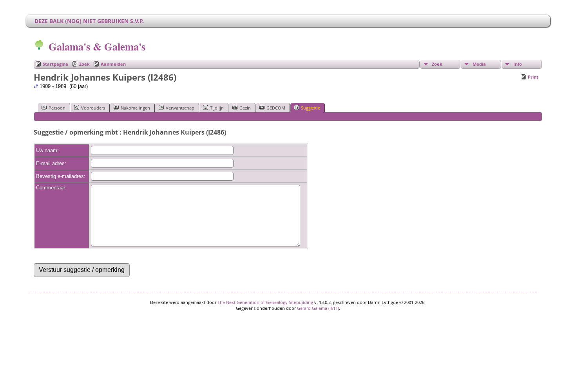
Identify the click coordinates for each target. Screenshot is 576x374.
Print (533, 77)
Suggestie (310, 108)
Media (479, 64)
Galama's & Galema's (97, 46)
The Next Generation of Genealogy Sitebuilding (265, 302)
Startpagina (55, 64)
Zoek (84, 64)
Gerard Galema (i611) (318, 308)
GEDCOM (275, 108)
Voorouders (93, 108)
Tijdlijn (217, 108)
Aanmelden (113, 64)
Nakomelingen (135, 108)
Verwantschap (180, 108)
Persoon (57, 108)
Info (517, 64)
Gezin (245, 108)
